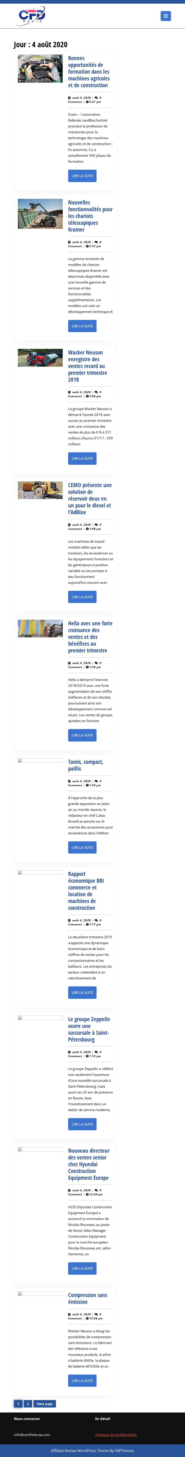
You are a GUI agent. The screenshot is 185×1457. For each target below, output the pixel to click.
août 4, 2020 (81, 98)
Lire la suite (84, 177)
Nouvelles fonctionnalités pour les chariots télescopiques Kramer (90, 215)
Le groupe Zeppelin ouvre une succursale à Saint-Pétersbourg (89, 1029)
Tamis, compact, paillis (86, 765)
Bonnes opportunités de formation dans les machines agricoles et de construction (89, 71)
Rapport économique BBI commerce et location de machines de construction (86, 890)
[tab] (166, 16)
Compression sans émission (87, 1298)
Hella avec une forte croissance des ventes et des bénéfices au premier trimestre (90, 636)
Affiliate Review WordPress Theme (80, 1450)
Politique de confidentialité (116, 1434)
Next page (45, 1404)
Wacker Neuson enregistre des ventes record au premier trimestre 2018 (87, 365)
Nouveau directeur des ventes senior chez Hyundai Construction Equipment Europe (88, 1164)
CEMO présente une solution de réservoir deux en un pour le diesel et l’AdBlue (90, 498)
